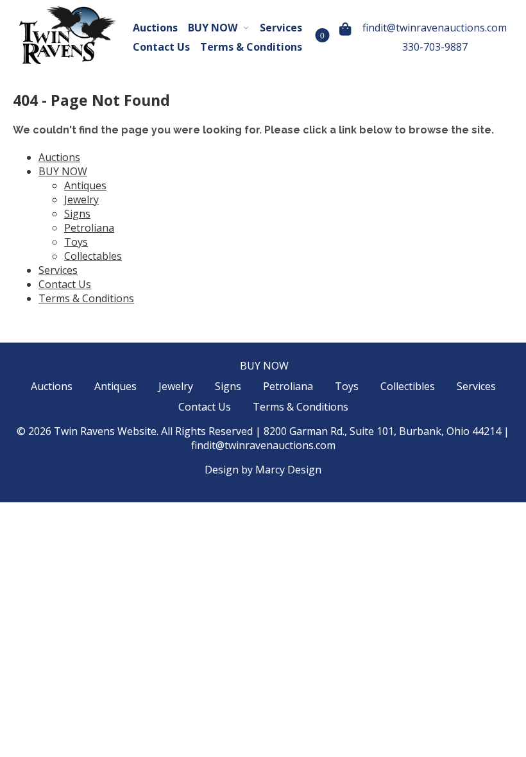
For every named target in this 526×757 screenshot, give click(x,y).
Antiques (85, 185)
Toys (76, 242)
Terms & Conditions (251, 47)
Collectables (93, 256)
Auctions (155, 28)
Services (281, 28)
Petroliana (89, 228)
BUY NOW (212, 28)
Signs (77, 214)
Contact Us (161, 47)
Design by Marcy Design (263, 470)
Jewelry (81, 199)
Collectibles (407, 386)
